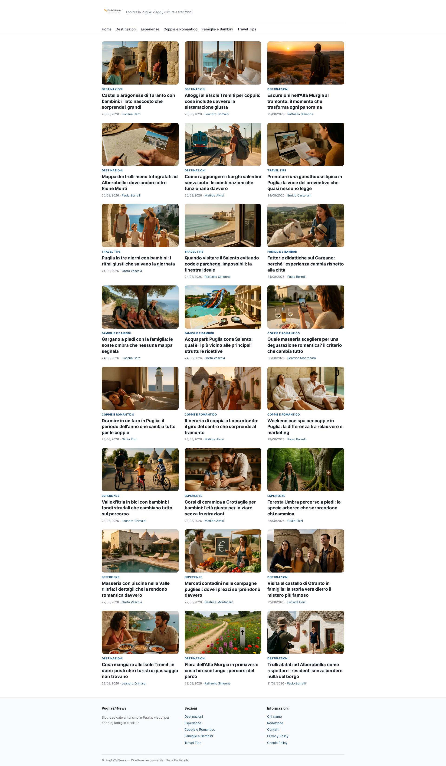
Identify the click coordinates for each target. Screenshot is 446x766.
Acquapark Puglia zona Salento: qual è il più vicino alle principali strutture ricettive (219, 345)
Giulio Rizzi (129, 439)
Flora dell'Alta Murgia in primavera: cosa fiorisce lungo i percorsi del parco (221, 670)
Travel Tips (246, 29)
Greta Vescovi (132, 271)
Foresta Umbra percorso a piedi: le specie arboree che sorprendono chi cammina (304, 508)
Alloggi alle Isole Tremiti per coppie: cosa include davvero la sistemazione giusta (222, 101)
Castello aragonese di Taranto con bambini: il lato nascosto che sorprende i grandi (138, 101)
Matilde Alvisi (214, 195)
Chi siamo (274, 716)
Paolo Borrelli (131, 195)
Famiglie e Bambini (217, 29)
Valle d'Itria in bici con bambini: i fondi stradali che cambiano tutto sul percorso (137, 508)
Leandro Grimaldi (217, 114)
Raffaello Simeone (300, 114)
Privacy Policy (278, 736)
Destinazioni (126, 29)
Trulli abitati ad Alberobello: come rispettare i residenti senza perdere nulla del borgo (304, 670)
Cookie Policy (277, 743)
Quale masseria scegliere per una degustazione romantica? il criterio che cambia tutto (304, 345)
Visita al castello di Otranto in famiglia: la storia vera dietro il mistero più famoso (299, 589)
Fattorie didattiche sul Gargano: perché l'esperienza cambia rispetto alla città (305, 263)
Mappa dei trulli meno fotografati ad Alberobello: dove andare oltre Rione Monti (140, 182)
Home (107, 29)
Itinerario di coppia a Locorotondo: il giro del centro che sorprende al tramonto (222, 426)
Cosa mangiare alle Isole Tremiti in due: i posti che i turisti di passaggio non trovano (140, 670)
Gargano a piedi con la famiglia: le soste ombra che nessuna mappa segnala (137, 345)
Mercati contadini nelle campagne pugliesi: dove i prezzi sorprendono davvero (222, 589)
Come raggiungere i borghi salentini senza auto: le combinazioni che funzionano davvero (223, 182)
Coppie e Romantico (180, 29)
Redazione (275, 723)
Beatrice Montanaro (301, 358)
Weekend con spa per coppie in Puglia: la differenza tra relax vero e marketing (304, 426)
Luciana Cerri (131, 114)
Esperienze (150, 29)
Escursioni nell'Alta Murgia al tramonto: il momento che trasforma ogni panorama (298, 101)
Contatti (273, 729)
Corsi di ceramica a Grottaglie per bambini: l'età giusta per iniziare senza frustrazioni (220, 508)
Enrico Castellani (299, 195)
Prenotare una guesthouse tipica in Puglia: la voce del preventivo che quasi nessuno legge (304, 182)
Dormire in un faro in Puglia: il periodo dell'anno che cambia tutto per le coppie (139, 426)
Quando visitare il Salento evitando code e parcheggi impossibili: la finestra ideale (222, 263)
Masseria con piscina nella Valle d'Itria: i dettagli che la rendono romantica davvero (136, 589)
